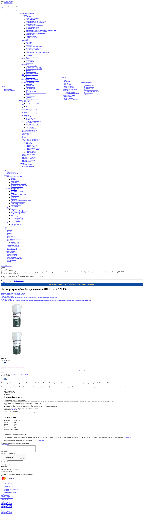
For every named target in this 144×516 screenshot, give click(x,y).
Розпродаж (22, 163)
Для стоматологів (27, 164)
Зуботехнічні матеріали (25, 100)
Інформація (63, 77)
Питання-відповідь (68, 87)
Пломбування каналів (32, 73)
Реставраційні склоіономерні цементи (36, 33)
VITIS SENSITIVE (31, 151)
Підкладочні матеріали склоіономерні (36, 31)
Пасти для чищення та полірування (36, 93)
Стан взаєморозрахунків (91, 90)
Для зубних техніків (28, 166)
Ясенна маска (26, 134)
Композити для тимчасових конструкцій (37, 52)
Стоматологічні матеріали (26, 13)
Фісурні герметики (31, 36)
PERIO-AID (25, 137)
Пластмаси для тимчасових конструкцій (37, 54)
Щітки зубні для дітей (28, 160)
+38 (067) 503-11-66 (6, 504)
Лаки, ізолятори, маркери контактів (32, 121)
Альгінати (29, 43)
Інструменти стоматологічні (30, 79)
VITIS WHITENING (31, 152)
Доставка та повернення (70, 89)
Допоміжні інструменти (32, 81)
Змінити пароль (88, 93)
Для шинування (30, 19)
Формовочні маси (27, 133)
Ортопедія (25, 40)
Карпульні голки (30, 96)
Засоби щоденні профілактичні (31, 139)
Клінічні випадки (68, 86)
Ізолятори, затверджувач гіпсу (34, 125)
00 (15, 409)
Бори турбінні (26, 58)
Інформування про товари (91, 91)
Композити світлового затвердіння (35, 22)
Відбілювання (30, 85)
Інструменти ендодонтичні (33, 67)
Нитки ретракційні (31, 91)
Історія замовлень (89, 88)
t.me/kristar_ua (4, 499)
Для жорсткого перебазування (34, 46)
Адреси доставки (89, 87)
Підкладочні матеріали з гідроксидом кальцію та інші (41, 30)
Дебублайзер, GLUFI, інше (30, 109)
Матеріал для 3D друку (32, 103)
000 (13, 409)
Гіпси (24, 108)
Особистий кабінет (86, 82)
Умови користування (69, 95)
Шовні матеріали (30, 78)
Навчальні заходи (68, 84)
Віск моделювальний (28, 105)
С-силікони (29, 55)
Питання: (4, 451)
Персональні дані (89, 85)
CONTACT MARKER (32, 124)
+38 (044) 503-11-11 (6, 502)
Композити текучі (31, 24)
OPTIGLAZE (29, 119)
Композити (25, 115)
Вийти (86, 94)
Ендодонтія (25, 64)
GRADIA (28, 116)
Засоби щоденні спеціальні (30, 140)
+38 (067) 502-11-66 (6, 513)
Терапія (24, 15)
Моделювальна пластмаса (29, 130)
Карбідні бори (30, 61)
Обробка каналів (30, 70)
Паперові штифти (31, 72)
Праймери (29, 94)
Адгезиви (28, 16)
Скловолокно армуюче (28, 131)
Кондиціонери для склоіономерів (35, 25)
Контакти (65, 90)
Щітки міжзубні (26, 161)
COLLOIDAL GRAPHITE (33, 122)
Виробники (66, 81)
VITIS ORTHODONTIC (32, 149)
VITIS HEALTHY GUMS (33, 148)
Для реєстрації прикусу (32, 49)
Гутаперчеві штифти (31, 66)
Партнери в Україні (9, 90)
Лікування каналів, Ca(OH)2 (34, 69)
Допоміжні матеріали (28, 82)
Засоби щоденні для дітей (29, 154)
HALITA (28, 142)
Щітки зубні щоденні (28, 158)
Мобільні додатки (68, 98)
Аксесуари (29, 42)
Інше (27, 39)
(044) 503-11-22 (8, 3)
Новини (65, 83)
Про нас (3, 86)
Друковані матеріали (69, 96)
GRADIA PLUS (30, 118)
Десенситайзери (30, 87)
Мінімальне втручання (32, 28)
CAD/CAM (25, 102)
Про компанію (8, 89)
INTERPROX (29, 143)
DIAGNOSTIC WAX (31, 106)
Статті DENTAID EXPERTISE (71, 99)
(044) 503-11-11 (10, 1)
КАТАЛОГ (4, 282)
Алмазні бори (29, 60)
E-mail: (3, 464)
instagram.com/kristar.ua (6, 498)
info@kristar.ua (5, 495)
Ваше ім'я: (4, 461)
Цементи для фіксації (32, 57)
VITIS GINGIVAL (31, 146)
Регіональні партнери (72, 93)
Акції (57, 89)
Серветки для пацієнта (32, 99)
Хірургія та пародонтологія (30, 75)
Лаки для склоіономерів (32, 27)
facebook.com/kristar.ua (6, 496)
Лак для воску (30, 127)
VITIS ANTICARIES (31, 145)
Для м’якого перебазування (33, 48)
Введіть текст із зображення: (9, 453)
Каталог (18, 11)
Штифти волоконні (31, 37)
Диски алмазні (26, 111)
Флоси (24, 155)
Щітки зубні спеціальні (29, 157)
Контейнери (29, 63)
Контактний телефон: (7, 463)
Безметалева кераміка (32, 113)
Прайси (65, 80)
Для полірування (30, 88)
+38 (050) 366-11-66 (6, 505)
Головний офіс (70, 92)
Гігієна (21, 136)
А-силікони (29, 45)
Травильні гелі (30, 34)
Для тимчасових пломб (32, 18)
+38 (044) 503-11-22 (6, 511)
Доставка (41, 440)
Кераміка (24, 112)
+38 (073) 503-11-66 (6, 507)
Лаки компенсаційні (31, 128)
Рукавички (29, 97)
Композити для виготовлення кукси (36, 21)
